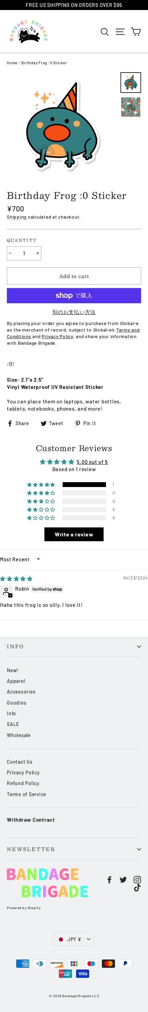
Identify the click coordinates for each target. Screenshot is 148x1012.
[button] (41, 484)
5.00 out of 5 (92, 462)
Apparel (16, 681)
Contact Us (20, 762)
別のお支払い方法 (74, 312)
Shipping (17, 217)
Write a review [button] (74, 534)
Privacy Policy (23, 772)
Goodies (16, 703)
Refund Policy (23, 783)
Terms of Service (26, 794)
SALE (13, 724)
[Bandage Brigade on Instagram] (137, 879)
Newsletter (31, 849)
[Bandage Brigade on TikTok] (137, 887)
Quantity (22, 240)
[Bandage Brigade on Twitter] (123, 879)
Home (12, 62)
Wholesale (19, 735)
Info (15, 646)
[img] (16, 578)
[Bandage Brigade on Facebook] (109, 879)
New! (13, 670)
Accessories (21, 692)
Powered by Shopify (24, 908)
